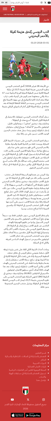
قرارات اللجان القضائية (37, 366)
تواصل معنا (41, 380)
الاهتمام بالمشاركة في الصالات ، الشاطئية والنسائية (25, 356)
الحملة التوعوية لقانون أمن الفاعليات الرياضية (27, 370)
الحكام (43, 360)
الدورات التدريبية (39, 363)
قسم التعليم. (40, 353)
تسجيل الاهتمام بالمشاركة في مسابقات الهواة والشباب (27, 375)
